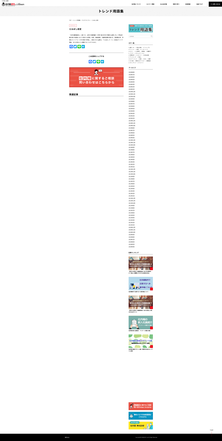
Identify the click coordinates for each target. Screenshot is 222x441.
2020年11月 (132, 230)
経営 (141, 59)
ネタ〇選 (131, 60)
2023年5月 (132, 157)
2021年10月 (132, 203)
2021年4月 (132, 218)
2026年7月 (132, 74)
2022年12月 (132, 169)
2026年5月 (132, 79)
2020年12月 (132, 227)
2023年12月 (132, 140)
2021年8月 (132, 208)
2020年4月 (132, 247)
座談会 (143, 51)
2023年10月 (132, 145)
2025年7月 (132, 104)
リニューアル (147, 47)
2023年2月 (132, 164)
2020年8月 (132, 237)
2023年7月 (132, 152)
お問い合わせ (216, 4)
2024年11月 (132, 123)
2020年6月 (132, 242)
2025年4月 (132, 111)
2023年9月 (132, 147)
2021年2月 (132, 222)
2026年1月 (132, 89)
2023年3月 (132, 162)
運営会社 (67, 437)
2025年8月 (132, 101)
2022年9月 (132, 176)
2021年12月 (132, 198)
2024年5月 (132, 135)
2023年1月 (132, 167)
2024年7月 (132, 130)
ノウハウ (131, 53)
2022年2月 (132, 193)
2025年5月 (132, 108)
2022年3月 (132, 191)
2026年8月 (132, 72)
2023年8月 (132, 150)
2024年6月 (132, 133)
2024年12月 (132, 121)
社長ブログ (199, 4)
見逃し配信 (139, 47)
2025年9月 (132, 99)
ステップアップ (133, 62)
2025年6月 (132, 106)
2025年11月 (132, 94)
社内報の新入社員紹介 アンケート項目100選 (139, 330)
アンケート (141, 62)
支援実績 (188, 4)
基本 (150, 59)
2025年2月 (132, 116)
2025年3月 (132, 113)
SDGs (145, 59)
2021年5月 (132, 215)
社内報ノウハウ (136, 4)
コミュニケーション (140, 53)
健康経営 (149, 60)
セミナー (131, 51)
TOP (70, 20)
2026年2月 (132, 87)
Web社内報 (163, 4)
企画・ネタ (132, 47)
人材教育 (138, 51)
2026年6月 (132, 77)
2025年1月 (132, 118)
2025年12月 (132, 91)
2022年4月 (132, 188)
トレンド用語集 (76, 20)
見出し (140, 57)
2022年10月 (132, 174)
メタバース (139, 55)
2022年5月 (132, 186)
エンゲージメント (133, 59)
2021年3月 (132, 220)
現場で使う (176, 4)
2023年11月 (132, 142)
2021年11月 (132, 201)
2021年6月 (132, 213)
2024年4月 (132, 138)
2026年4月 (132, 82)
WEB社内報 (146, 55)
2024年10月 (132, 125)
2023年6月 (132, 154)
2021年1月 (132, 225)
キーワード (132, 49)
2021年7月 (132, 210)
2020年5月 (132, 244)
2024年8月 (132, 128)
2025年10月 (132, 96)
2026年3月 (132, 84)
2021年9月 (132, 205)
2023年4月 (132, 159)
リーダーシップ (144, 49)
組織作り (149, 51)
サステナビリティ (86, 20)
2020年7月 (132, 239)
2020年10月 (132, 232)
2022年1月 (132, 196)
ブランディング (133, 57)
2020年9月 (132, 234)
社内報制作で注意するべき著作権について (138, 291)
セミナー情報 (150, 4)
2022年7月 (132, 181)
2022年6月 (132, 184)
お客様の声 (132, 55)
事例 (138, 49)
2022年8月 (132, 179)
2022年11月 (132, 171)
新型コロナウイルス (140, 60)
